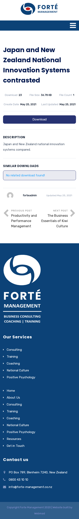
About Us (13, 397)
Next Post (54, 218)
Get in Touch (16, 446)
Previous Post (24, 218)
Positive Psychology (21, 377)
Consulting (14, 350)
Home (11, 390)
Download (39, 119)
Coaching (13, 363)
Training (12, 356)
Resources (14, 439)
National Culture (18, 370)
